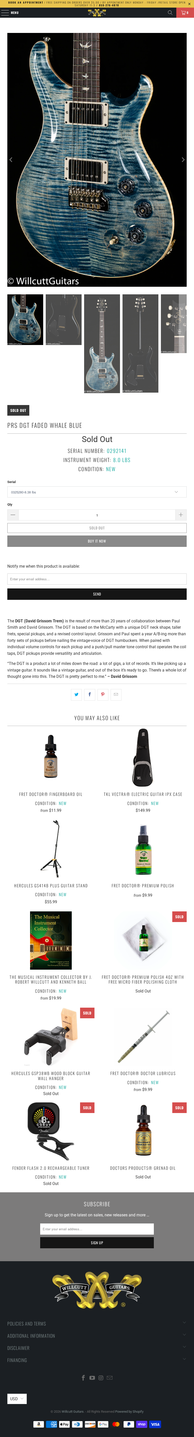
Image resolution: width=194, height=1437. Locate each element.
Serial (11, 482)
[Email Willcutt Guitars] (110, 1378)
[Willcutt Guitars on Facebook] (83, 1378)
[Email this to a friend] (116, 695)
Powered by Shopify (129, 1411)
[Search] (170, 13)
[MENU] (2, 13)
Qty (9, 504)
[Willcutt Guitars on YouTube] (92, 1378)
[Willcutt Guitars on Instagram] (101, 1378)
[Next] (183, 160)
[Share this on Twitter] (76, 695)
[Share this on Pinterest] (103, 695)
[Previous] (11, 160)
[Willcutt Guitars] (97, 13)
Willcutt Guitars (73, 1411)
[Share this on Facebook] (89, 695)
